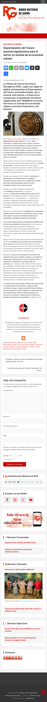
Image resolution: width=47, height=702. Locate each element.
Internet (25, 347)
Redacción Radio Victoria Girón (29, 601)
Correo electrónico (10, 426)
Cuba (34, 342)
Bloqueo (14, 342)
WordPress (30, 698)
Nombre (6, 417)
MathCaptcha (10, 459)
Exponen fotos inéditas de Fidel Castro (20, 543)
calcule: (6, 456)
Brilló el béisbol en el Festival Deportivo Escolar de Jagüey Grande (20, 639)
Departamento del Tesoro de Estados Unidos (19, 344)
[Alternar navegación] (4, 35)
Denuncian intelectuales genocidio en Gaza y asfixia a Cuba (23, 610)
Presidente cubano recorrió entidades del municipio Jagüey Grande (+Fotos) (24, 360)
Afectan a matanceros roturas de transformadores (18, 551)
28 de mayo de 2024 (10, 62)
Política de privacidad (12, 696)
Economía (18, 44)
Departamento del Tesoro (13, 141)
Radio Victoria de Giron (28, 693)
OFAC (38, 347)
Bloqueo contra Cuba (24, 342)
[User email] (23, 338)
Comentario (8, 390)
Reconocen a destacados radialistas (19, 569)
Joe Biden (31, 347)
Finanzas (18, 347)
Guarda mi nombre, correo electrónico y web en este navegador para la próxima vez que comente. (22, 448)
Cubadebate (23, 62)
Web (4, 436)
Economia (39, 344)
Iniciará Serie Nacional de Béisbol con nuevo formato (22, 630)
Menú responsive (43, 2)
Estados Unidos (8, 347)
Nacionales (8, 44)
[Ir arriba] (43, 692)
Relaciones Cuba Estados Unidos (14, 349)
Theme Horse (35, 696)
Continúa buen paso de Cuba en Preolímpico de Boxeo (24, 369)
